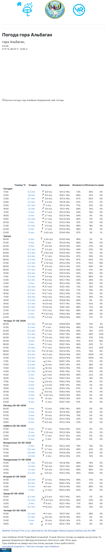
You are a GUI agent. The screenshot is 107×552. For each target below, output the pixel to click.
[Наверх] (102, 547)
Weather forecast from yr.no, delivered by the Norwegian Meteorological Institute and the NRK (49, 530)
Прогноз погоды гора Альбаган (42, 546)
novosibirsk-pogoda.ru (13, 546)
